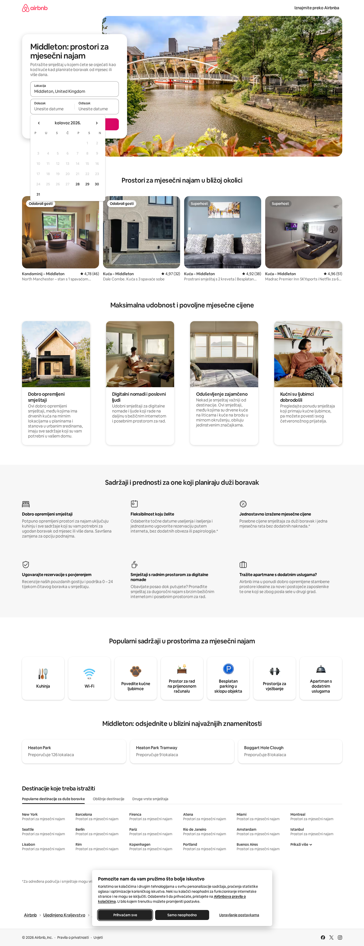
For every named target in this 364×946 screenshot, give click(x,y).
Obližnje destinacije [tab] (108, 799)
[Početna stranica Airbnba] (35, 8)
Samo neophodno (182, 915)
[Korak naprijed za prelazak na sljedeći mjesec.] (96, 123)
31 (38, 194)
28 (78, 184)
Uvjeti (98, 937)
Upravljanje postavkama (239, 915)
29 (87, 184)
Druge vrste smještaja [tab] (150, 799)
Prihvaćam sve (125, 915)
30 (97, 184)
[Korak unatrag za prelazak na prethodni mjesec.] (39, 123)
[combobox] (74, 91)
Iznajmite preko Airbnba (316, 8)
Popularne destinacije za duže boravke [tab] (53, 799)
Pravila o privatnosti (73, 937)
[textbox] (52, 109)
